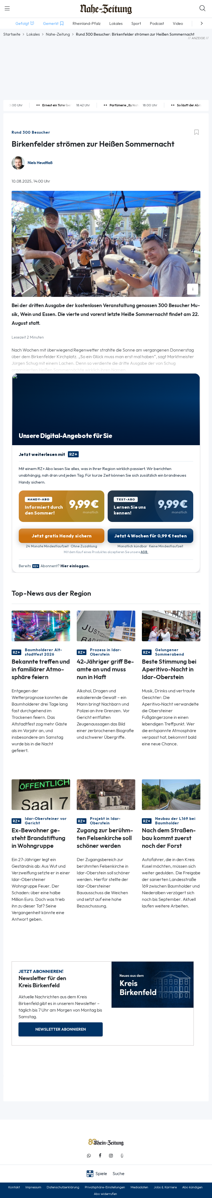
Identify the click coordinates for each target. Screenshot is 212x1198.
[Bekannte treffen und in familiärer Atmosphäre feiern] (41, 625)
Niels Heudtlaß (40, 162)
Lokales (33, 34)
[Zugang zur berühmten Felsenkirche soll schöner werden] (106, 794)
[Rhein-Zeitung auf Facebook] (100, 1156)
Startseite (11, 34)
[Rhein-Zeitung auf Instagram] (111, 1156)
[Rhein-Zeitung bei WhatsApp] (89, 1156)
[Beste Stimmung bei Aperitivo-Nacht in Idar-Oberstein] (171, 625)
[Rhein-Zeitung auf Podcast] (122, 1156)
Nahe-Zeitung (58, 34)
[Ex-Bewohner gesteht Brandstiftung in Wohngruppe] (41, 794)
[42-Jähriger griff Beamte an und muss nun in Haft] (106, 625)
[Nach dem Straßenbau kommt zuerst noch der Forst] (171, 794)
